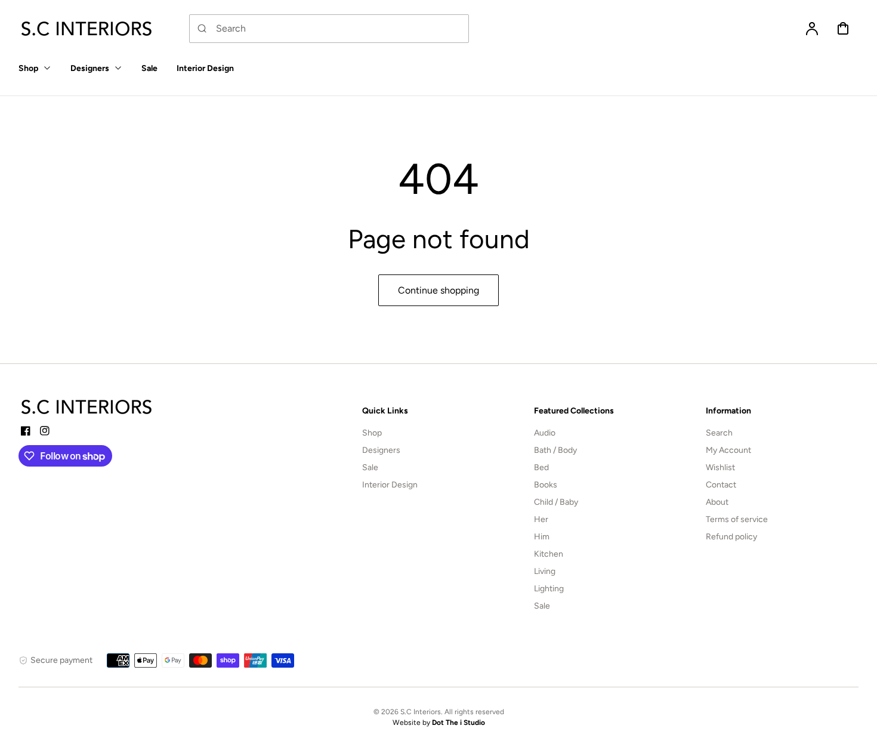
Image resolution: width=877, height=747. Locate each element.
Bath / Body (555, 450)
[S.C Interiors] (87, 406)
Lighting (549, 589)
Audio (544, 433)
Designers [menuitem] (89, 68)
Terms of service (737, 519)
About (717, 502)
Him (541, 537)
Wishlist (720, 467)
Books (545, 485)
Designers (381, 450)
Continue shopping (438, 290)
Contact (721, 485)
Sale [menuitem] (149, 68)
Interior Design (390, 485)
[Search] (202, 29)
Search (719, 433)
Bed (541, 467)
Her (541, 519)
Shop (372, 433)
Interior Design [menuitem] (205, 68)
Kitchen (548, 554)
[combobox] (329, 28)
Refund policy (731, 537)
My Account (728, 450)
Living (544, 571)
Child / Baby (556, 502)
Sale (370, 467)
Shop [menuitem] (28, 68)
